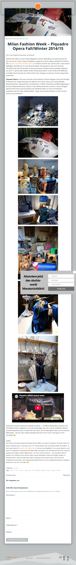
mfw (33, 470)
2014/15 (12, 470)
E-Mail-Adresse (12, 525)
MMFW (38, 470)
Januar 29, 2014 (23, 39)
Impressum (29, 558)
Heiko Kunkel (12, 39)
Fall (17, 470)
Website (9, 532)
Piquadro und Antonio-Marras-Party (21, 64)
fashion (21, 470)
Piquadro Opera (46, 470)
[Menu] (38, 13)
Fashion (16, 468)
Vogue (54, 470)
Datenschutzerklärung (43, 558)
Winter (58, 470)
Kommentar (11, 495)
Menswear (28, 470)
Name (8, 518)
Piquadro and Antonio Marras (28, 448)
